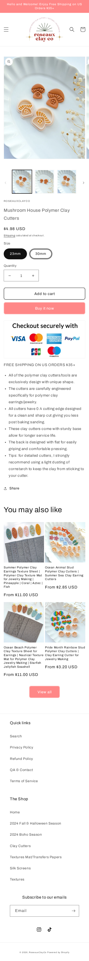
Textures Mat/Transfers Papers (36, 857)
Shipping (9, 235)
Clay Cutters (20, 846)
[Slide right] (83, 182)
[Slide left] (5, 182)
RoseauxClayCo (37, 952)
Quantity (10, 265)
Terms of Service (24, 781)
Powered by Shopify (58, 952)
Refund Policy (21, 759)
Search (16, 736)
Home (15, 812)
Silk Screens (20, 868)
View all (45, 692)
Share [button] (14, 488)
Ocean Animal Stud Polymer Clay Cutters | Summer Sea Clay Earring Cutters (64, 573)
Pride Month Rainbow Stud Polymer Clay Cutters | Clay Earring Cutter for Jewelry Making (65, 653)
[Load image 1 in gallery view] (22, 181)
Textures (17, 879)
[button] (6, 29)
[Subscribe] (73, 911)
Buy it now (44, 308)
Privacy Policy (21, 747)
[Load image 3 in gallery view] (67, 181)
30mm (40, 254)
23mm (15, 254)
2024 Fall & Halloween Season (35, 823)
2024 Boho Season (26, 834)
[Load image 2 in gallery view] (44, 181)
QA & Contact (21, 770)
